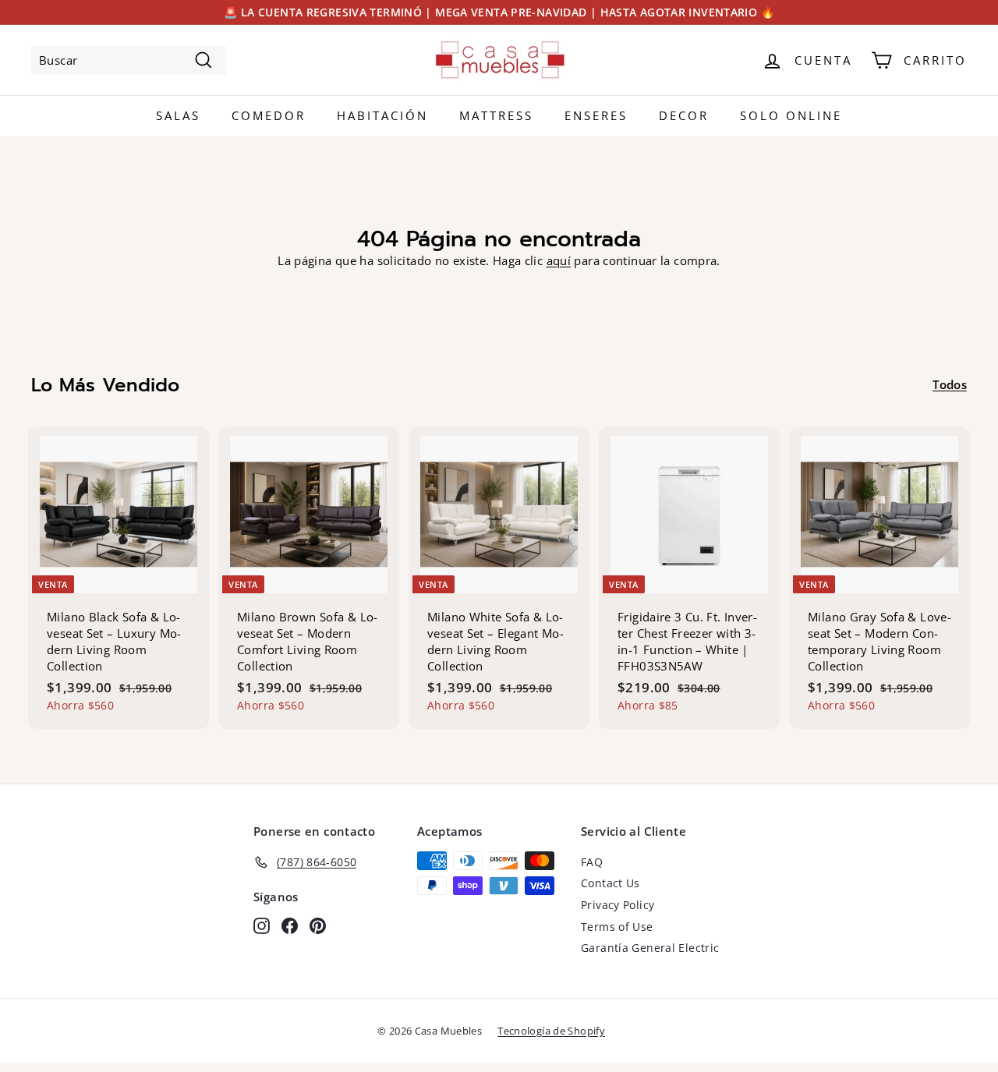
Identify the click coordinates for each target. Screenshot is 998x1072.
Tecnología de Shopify (551, 1031)
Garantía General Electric (650, 947)
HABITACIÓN (382, 115)
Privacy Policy (617, 904)
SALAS (178, 115)
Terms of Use (617, 926)
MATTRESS (496, 115)
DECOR (684, 115)
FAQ (592, 861)
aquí (559, 260)
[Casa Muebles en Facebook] (289, 925)
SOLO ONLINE (791, 115)
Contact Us (610, 883)
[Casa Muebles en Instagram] (261, 925)
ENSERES (596, 115)
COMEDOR (269, 115)
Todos (950, 384)
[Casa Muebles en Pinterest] (318, 925)
